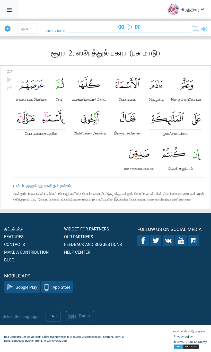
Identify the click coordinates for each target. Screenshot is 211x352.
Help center (77, 252)
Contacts (14, 244)
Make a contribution (26, 252)
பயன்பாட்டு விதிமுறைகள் (189, 331)
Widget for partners (86, 228)
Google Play (26, 287)
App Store (61, 287)
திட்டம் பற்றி (13, 228)
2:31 (10, 71)
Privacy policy (183, 336)
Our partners (78, 236)
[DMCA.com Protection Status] (190, 346)
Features (14, 236)
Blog (9, 259)
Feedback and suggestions (93, 244)
